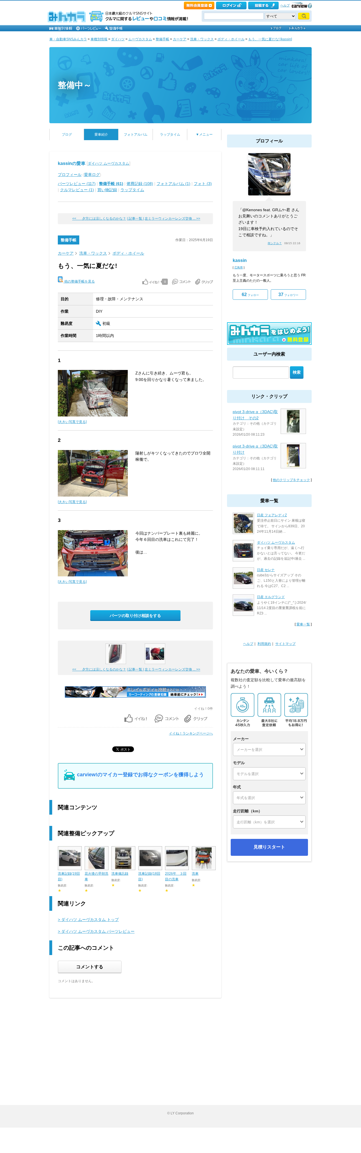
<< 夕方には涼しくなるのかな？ (99, 219)
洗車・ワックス (202, 39)
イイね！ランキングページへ (191, 733)
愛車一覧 (303, 624)
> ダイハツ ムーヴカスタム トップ (88, 919)
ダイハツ (118, 39)
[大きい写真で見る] (72, 422)
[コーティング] (135, 696)
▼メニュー (204, 134)
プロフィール (70, 174)
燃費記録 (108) (140, 183)
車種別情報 (99, 39)
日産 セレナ (266, 570)
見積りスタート (269, 847)
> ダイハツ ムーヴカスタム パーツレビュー (96, 931)
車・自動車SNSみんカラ (68, 39)
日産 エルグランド (271, 597)
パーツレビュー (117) (77, 183)
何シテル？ (275, 243)
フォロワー (288, 294)
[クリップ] (204, 282)
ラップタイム (170, 134)
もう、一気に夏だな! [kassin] (270, 39)
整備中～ (75, 85)
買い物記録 (107, 190)
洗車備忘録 (119, 874)
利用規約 (264, 644)
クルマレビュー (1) (77, 190)
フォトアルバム (136, 134)
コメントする (89, 966)
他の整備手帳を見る (79, 281)
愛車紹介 (101, 134)
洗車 (195, 874)
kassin (240, 260)
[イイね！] (150, 282)
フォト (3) (203, 183)
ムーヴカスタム (140, 39)
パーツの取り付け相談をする (135, 615)
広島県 (238, 267)
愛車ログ (92, 174)
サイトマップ (285, 644)
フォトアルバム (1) (173, 183)
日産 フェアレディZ (272, 515)
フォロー (250, 294)
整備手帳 (162, 39)
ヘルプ (285, 5)
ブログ (67, 134)
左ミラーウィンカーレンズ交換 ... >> (172, 219)
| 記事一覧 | (135, 219)
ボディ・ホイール (231, 39)
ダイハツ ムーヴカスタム (108, 163)
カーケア (179, 39)
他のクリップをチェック (291, 480)
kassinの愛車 (71, 163)
